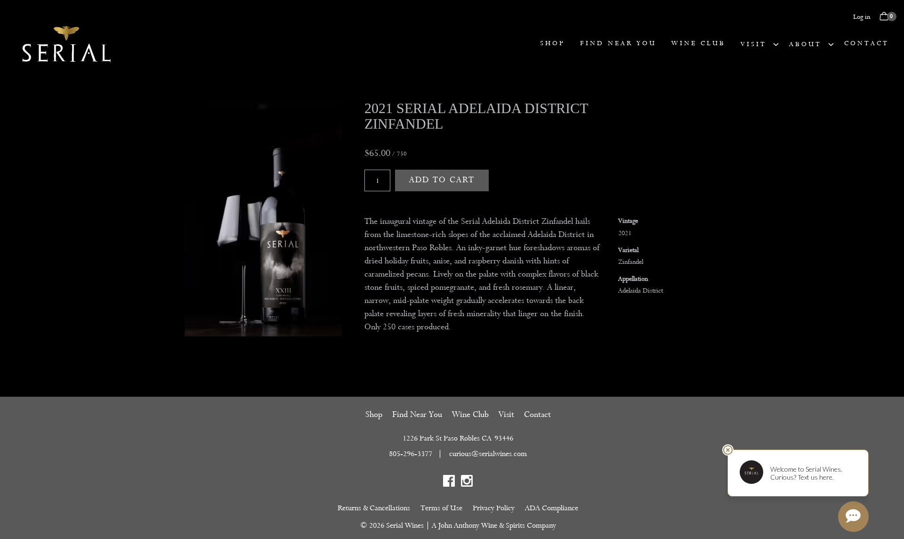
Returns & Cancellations (374, 508)
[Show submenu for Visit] (776, 43)
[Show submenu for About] (831, 43)
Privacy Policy (494, 508)
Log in (861, 16)
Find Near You (618, 43)
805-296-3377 (410, 453)
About (805, 44)
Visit (754, 44)
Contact (866, 43)
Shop (552, 43)
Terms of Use (441, 508)
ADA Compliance (551, 508)
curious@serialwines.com (488, 453)
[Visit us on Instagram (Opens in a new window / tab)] (467, 482)
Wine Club (698, 43)
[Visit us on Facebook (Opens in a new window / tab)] (449, 482)
